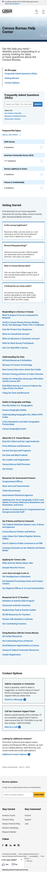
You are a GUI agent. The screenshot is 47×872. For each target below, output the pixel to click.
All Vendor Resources (12, 636)
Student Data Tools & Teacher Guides (19, 610)
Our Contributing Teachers (14, 623)
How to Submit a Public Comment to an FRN (22, 543)
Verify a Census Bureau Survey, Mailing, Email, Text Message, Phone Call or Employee (23, 323)
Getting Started (12, 78)
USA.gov (29, 861)
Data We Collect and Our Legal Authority (20, 441)
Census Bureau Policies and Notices (18, 531)
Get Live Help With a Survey (15, 348)
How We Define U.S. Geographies (17, 405)
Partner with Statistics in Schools (17, 619)
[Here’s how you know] (23, 2)
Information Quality (9, 854)
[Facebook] (3, 845)
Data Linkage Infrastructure (28, 854)
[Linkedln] (11, 845)
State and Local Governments (15, 486)
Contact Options (12, 83)
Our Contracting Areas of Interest (17, 641)
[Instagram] (19, 845)
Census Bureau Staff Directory (16, 464)
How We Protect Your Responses (17, 329)
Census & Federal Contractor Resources (20, 650)
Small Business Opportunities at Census (20, 645)
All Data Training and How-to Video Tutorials (22, 374)
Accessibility (33, 856)
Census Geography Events (14, 429)
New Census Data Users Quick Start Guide (21, 369)
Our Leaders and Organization (16, 460)
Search (37, 104)
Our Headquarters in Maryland (16, 576)
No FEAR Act (24, 859)
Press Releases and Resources (16, 446)
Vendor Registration (11, 654)
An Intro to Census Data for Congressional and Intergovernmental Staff (23, 510)
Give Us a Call (11, 727)
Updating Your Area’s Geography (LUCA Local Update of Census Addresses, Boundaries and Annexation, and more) (23, 502)
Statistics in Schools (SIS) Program (18, 601)
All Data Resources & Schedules (17, 360)
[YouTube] (15, 845)
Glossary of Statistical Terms (15, 116)
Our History (7, 469)
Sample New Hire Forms (13, 567)
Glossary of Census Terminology (17, 365)
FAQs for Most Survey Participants (18, 343)
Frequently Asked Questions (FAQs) (21, 73)
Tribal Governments (11, 490)
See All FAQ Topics (10, 135)
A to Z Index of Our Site (13, 113)
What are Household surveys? (16, 334)
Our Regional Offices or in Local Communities (23, 588)
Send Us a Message (14, 699)
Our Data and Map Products (15, 455)
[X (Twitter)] (7, 845)
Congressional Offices (12, 481)
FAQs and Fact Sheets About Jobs (17, 563)
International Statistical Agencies (17, 495)
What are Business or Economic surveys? (21, 338)
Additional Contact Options (14, 754)
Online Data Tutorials (12, 119)
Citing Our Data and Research (15, 393)
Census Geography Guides (14, 410)
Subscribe (39, 795)
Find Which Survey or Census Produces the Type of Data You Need (22, 387)
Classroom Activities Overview (16, 605)
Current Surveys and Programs (16, 450)
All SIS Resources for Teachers (16, 614)
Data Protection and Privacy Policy (14, 856)
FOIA (42, 856)
